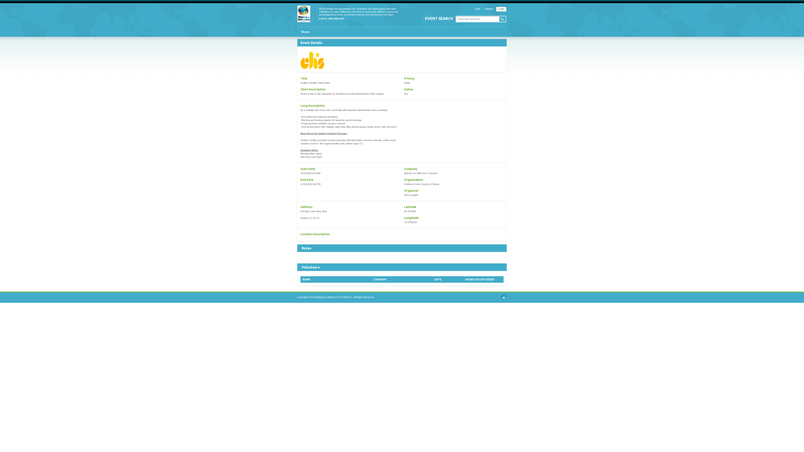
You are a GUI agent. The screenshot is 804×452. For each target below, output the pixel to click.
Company (410, 169)
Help (477, 9)
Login (501, 9)
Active (408, 89)
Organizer (411, 190)
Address (306, 207)
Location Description (315, 234)
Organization (413, 179)
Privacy (409, 78)
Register (489, 9)
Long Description (312, 105)
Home (305, 31)
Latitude (410, 207)
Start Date (307, 169)
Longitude (411, 218)
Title (303, 78)
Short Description (313, 89)
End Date (306, 179)
